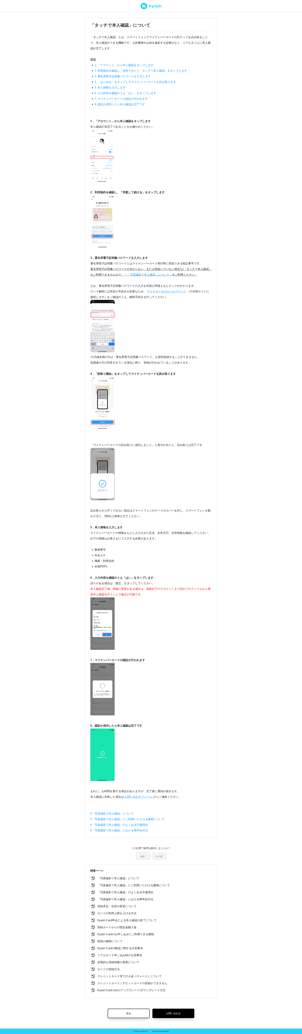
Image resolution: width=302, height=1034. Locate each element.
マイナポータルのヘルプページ (166, 291)
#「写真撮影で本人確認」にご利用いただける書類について (127, 819)
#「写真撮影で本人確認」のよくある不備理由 (119, 824)
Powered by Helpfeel (160, 1031)
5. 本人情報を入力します (110, 87)
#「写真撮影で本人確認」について (112, 813)
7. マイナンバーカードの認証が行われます (121, 98)
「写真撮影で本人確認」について (148, 274)
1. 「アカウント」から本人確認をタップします (124, 65)
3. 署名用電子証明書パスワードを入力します (123, 76)
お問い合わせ (173, 1013)
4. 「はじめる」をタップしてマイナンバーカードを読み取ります (135, 81)
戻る (128, 1013)
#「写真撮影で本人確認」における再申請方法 (119, 830)
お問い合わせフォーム (139, 796)
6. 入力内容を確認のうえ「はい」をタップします (125, 93)
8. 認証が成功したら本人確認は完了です (120, 104)
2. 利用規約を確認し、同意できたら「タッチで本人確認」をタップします (141, 70)
